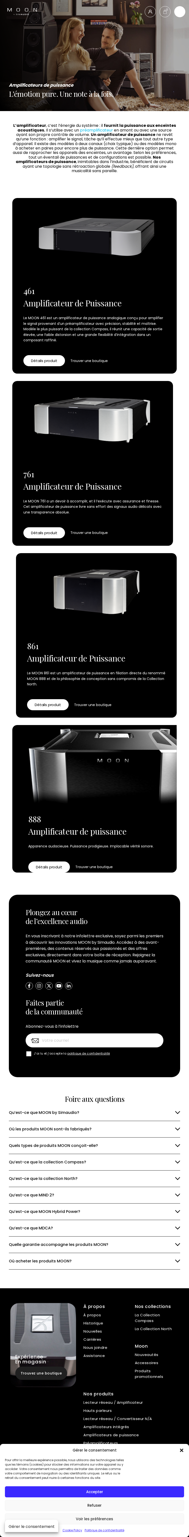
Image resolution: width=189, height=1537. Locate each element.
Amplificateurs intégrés (106, 1426)
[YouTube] (59, 986)
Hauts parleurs (97, 1410)
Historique (93, 1323)
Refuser (94, 1505)
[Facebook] (29, 986)
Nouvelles (92, 1331)
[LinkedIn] (68, 986)
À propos (92, 1315)
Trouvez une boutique (41, 1373)
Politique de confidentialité (104, 1530)
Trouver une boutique (89, 360)
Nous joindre (95, 1347)
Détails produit (44, 360)
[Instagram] (39, 986)
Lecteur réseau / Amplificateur (113, 1402)
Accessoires (146, 1362)
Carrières (92, 1339)
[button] (181, 1450)
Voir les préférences (94, 1518)
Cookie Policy (72, 1530)
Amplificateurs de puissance (111, 1435)
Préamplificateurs (100, 1443)
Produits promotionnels (149, 1373)
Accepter (94, 1491)
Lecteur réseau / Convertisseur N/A (117, 1418)
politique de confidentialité (88, 1053)
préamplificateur (96, 130)
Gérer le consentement (32, 1526)
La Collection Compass (147, 1317)
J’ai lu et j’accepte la (72, 1053)
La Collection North (153, 1328)
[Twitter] (49, 986)
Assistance (94, 1355)
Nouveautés (146, 1354)
